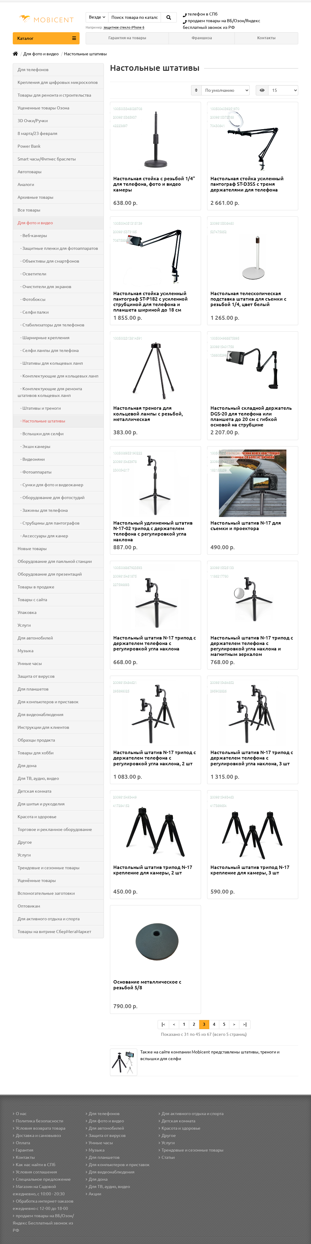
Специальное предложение (43, 1179)
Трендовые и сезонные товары (49, 867)
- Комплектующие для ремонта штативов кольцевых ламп (50, 392)
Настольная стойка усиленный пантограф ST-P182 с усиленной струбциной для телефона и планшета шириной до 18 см (150, 302)
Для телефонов (33, 69)
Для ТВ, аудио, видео (38, 778)
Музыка (25, 650)
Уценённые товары (37, 880)
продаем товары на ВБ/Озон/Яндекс (224, 20)
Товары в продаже (36, 586)
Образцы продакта (36, 740)
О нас (21, 1113)
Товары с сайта (32, 599)
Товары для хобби (35, 752)
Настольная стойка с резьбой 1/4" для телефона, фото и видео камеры (154, 184)
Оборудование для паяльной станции (55, 561)
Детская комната (34, 791)
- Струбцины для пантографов (49, 523)
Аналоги (26, 184)
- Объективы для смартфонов (48, 261)
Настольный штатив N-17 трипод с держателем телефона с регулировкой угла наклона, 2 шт (154, 758)
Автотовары (30, 171)
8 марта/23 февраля (37, 133)
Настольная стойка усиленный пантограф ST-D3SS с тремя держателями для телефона (247, 184)
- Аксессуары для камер (43, 535)
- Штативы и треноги (39, 408)
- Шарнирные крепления (44, 337)
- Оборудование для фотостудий (51, 497)
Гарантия (24, 1150)
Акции (95, 1193)
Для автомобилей (35, 638)
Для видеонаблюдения (40, 714)
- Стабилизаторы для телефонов (51, 324)
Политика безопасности (39, 1120)
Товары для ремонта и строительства (54, 95)
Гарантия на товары (127, 38)
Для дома (27, 765)
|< (163, 1024)
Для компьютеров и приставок (48, 701)
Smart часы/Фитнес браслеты (47, 159)
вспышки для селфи (160, 1058)
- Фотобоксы (32, 299)
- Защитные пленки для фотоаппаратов (58, 248)
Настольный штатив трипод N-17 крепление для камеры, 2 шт (152, 869)
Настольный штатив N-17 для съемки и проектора (245, 525)
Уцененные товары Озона (43, 107)
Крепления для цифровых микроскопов (58, 82)
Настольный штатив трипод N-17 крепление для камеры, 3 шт (249, 869)
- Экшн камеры (34, 446)
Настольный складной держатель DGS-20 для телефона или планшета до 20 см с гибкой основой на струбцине (251, 416)
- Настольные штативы (41, 421)
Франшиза (202, 38)
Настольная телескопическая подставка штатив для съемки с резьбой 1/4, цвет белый (248, 299)
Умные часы (30, 663)
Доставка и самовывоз (38, 1135)
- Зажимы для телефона (43, 510)
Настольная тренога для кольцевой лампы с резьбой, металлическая (148, 413)
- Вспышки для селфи (40, 433)
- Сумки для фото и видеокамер (50, 484)
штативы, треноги (258, 1051)
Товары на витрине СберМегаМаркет (54, 931)
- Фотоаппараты (35, 472)
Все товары (29, 210)
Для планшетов (33, 689)
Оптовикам (29, 906)
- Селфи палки (33, 312)
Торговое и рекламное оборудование (55, 829)
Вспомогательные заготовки (46, 893)
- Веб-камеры (32, 235)
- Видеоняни (31, 459)
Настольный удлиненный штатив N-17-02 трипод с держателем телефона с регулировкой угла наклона (153, 531)
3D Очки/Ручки (33, 120)
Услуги (24, 625)
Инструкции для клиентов (43, 727)
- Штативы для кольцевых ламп (50, 363)
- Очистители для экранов (44, 286)
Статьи (168, 1157)
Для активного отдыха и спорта (49, 918)
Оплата (23, 1142)
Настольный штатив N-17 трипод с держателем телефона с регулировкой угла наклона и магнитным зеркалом (251, 646)
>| (245, 1024)
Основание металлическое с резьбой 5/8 (147, 984)
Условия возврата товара (40, 1128)
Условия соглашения (36, 1172)
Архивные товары (35, 197)
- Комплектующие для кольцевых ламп (58, 376)
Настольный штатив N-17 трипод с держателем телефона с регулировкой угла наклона (154, 643)
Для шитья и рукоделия (41, 803)
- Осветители (32, 273)
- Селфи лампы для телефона (48, 350)
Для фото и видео (35, 222)
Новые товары (32, 548)
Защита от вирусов (36, 676)
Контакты (266, 38)
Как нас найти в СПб (35, 1164)
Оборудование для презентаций (50, 574)
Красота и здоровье (37, 816)
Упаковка (27, 612)
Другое (25, 842)
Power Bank (29, 146)
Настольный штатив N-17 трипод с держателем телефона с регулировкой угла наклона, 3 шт (251, 758)
